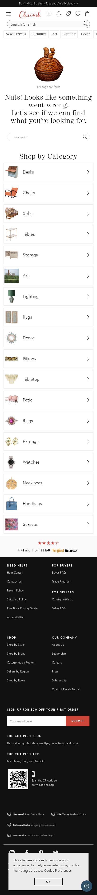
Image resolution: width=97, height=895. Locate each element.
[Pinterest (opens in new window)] (41, 852)
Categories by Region (20, 662)
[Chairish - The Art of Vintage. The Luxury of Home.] (30, 14)
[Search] (85, 24)
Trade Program (61, 581)
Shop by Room (16, 680)
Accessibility (15, 617)
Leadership (59, 653)
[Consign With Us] (68, 14)
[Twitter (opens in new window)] (55, 852)
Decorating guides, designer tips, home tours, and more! (43, 743)
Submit (77, 721)
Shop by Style (16, 644)
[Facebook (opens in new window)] (26, 852)
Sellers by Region (18, 671)
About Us (58, 644)
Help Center (15, 572)
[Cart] (87, 14)
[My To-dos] (59, 14)
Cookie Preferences (58, 870)
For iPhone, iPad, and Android (25, 761)
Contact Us (14, 581)
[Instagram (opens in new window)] (12, 852)
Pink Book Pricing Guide (22, 608)
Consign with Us (62, 599)
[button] (9, 14)
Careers (57, 662)
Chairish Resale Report (66, 689)
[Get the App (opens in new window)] (18, 779)
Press (55, 671)
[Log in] (49, 14)
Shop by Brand (16, 653)
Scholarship (59, 680)
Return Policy (15, 590)
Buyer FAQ (59, 572)
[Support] (86, 886)
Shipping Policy (17, 599)
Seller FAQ (59, 608)
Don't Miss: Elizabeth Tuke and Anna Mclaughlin (48, 3)
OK (48, 881)
